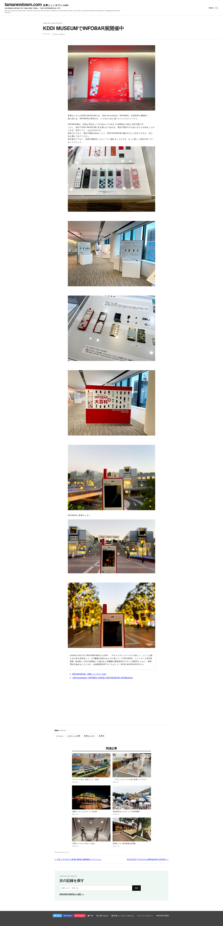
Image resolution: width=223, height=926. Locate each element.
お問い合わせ (103, 915)
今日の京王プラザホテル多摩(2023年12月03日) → (147, 859)
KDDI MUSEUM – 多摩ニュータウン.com (89, 674)
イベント (59, 735)
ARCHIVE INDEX (162, 915)
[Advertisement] (111, 704)
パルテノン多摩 (73, 735)
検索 (136, 888)
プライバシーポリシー (145, 915)
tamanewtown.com (23, 4)
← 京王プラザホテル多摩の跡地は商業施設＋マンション (78, 859)
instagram (80, 915)
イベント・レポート (58, 34)
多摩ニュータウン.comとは (123, 915)
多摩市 (101, 735)
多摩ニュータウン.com (55, 5)
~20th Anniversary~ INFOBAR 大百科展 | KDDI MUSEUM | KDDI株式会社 (102, 677)
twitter (58, 915)
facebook (68, 915)
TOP (91, 915)
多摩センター (89, 735)
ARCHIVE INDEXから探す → (71, 894)
